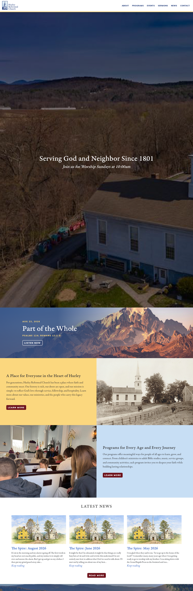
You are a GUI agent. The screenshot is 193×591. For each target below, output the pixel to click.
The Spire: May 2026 (142, 548)
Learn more (16, 407)
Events (151, 5)
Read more (96, 575)
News (174, 5)
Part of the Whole (49, 328)
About (125, 5)
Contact (185, 5)
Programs (138, 5)
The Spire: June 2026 (84, 548)
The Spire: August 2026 (28, 548)
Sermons (163, 5)
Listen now (32, 342)
